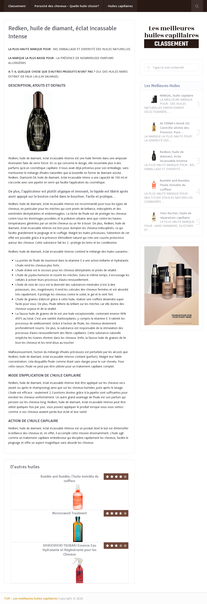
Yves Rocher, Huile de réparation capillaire (175, 215)
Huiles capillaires (120, 6)
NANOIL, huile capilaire (176, 95)
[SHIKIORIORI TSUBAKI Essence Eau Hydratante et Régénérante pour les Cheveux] (69, 570)
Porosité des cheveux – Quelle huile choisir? (67, 6)
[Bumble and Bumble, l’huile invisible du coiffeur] (69, 497)
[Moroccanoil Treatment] (69, 529)
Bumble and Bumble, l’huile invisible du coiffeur (69, 478)
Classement (17, 6)
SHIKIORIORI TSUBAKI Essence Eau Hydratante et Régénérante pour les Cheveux (69, 550)
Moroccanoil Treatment (69, 513)
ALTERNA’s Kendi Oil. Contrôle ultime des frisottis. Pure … (175, 127)
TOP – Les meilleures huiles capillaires (30, 598)
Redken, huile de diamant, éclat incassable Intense (173, 156)
